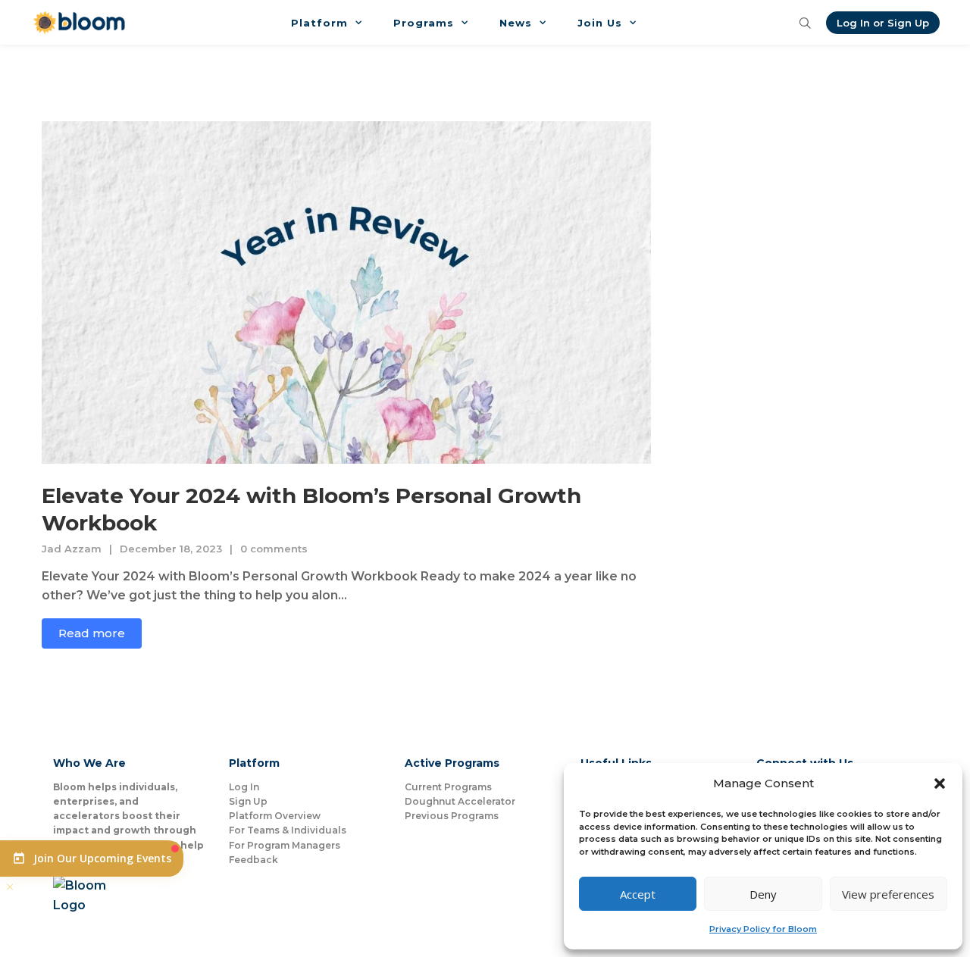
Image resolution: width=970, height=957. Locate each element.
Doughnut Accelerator (460, 801)
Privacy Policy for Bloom (763, 929)
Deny (763, 894)
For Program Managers (284, 845)
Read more (91, 633)
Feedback (253, 859)
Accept (638, 894)
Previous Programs (452, 815)
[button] (939, 783)
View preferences (888, 894)
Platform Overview (275, 815)
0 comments (274, 549)
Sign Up (248, 801)
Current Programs (448, 787)
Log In (244, 787)
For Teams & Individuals (287, 830)
